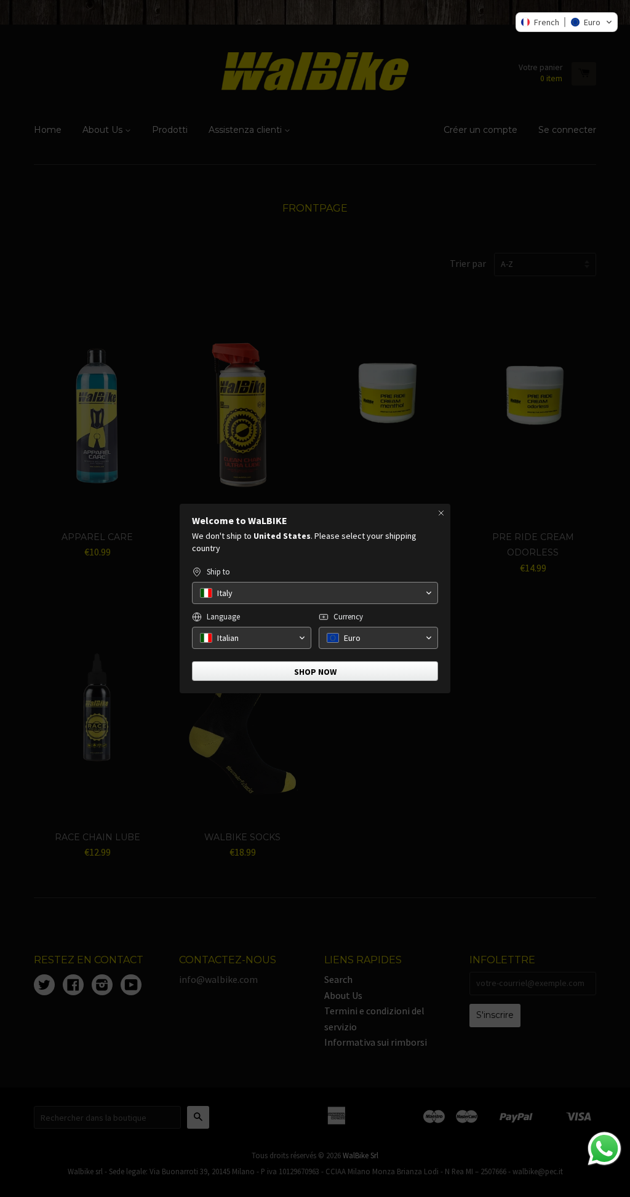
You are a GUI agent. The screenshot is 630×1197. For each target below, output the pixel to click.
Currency (348, 616)
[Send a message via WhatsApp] (604, 1148)
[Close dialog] (441, 513)
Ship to (218, 572)
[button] (567, 22)
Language (223, 616)
